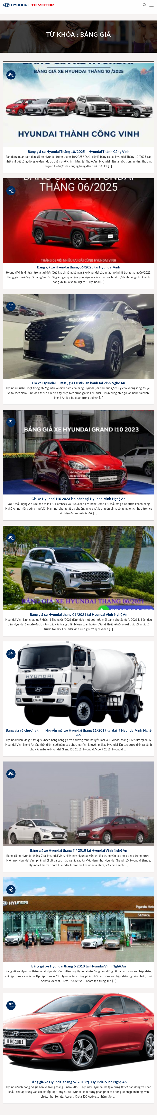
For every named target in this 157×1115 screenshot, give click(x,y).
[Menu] (151, 5)
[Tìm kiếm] (144, 5)
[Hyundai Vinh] (54, 5)
